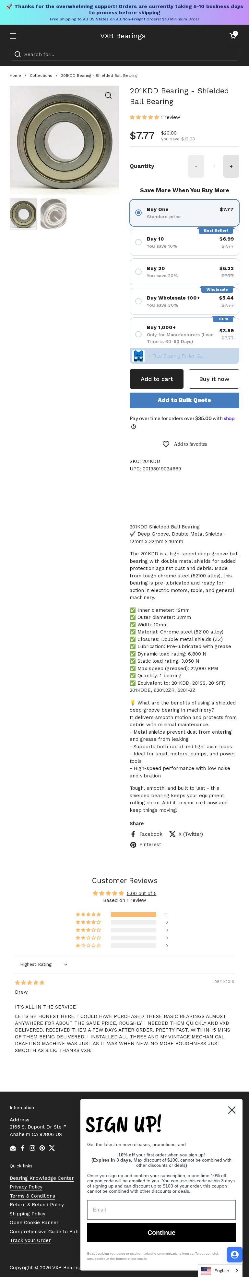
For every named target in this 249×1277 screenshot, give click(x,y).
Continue (161, 1232)
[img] (29, 983)
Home (15, 75)
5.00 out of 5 (142, 893)
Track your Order (30, 1240)
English (221, 1270)
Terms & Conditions (32, 1196)
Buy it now (214, 378)
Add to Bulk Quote (184, 400)
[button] (232, 36)
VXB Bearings (123, 36)
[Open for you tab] (235, 1254)
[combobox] (124, 54)
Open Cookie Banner (34, 1222)
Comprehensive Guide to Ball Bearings (55, 1232)
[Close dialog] (232, 1110)
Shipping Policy (27, 1214)
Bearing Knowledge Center (42, 1178)
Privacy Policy (26, 1187)
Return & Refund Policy (37, 1205)
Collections (41, 75)
